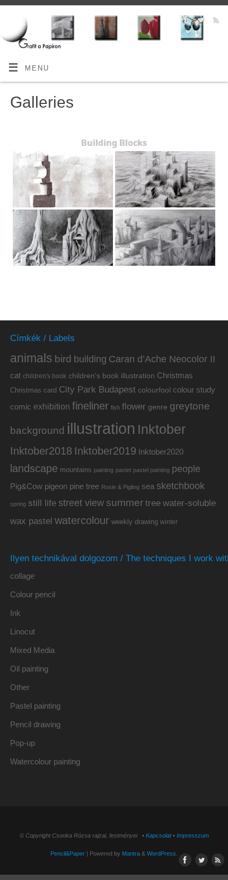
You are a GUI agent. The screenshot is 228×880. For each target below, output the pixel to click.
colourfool (154, 390)
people (186, 469)
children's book (44, 376)
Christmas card (33, 390)
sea (148, 486)
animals (31, 358)
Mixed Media (32, 650)
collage (22, 575)
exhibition (51, 406)
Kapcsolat (158, 835)
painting (103, 470)
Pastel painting (35, 705)
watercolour (82, 520)
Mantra (131, 853)
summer (124, 502)
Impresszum (193, 835)
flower (134, 406)
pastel (123, 470)
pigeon (56, 486)
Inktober (161, 429)
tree (153, 503)
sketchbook (180, 486)
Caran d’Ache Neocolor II (162, 359)
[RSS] (215, 21)
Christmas (175, 375)
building (90, 359)
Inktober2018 (41, 451)
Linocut (22, 631)
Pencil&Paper (67, 853)
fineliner (90, 406)
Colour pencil (32, 594)
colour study (194, 389)
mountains (76, 470)
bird (63, 358)
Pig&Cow (26, 486)
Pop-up (22, 742)
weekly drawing (134, 522)
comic (20, 406)
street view (81, 503)
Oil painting (29, 668)
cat (15, 375)
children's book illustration (111, 376)
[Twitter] (199, 21)
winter (169, 522)
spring (18, 504)
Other (20, 687)
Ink (15, 612)
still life (42, 503)
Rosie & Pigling (120, 487)
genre (158, 407)
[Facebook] (184, 21)
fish (115, 407)
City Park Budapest (97, 390)
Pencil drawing (35, 724)
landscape (34, 468)
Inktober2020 (160, 451)
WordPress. (162, 853)
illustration (101, 428)
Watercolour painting (45, 761)
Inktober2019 (105, 451)
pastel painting (151, 470)
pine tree (84, 486)
